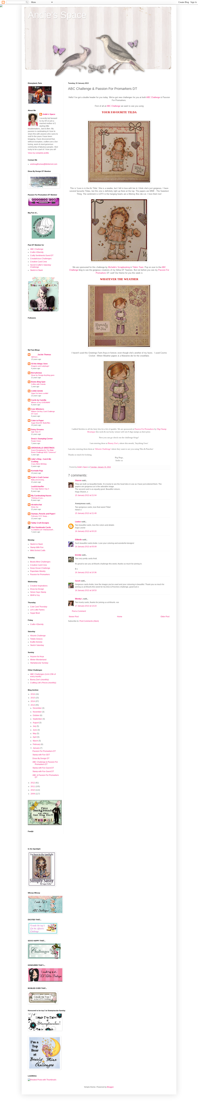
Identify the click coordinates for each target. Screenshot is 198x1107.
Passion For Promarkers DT (44, 751)
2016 (33, 694)
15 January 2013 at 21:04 (86, 495)
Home (119, 617)
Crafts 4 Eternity (36, 252)
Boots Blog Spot (38, 382)
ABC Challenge (153, 97)
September (38, 719)
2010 (33, 790)
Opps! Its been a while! (39, 393)
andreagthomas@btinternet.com (43, 164)
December (37, 708)
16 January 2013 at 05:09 (86, 547)
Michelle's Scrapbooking (119, 267)
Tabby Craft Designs (40, 523)
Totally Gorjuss (36, 639)
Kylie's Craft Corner (40, 477)
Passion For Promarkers (144, 429)
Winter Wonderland (38, 660)
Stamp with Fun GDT (41, 755)
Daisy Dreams (37, 429)
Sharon (78, 480)
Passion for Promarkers (40, 574)
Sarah (77, 581)
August (36, 723)
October (36, 715)
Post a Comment (79, 611)
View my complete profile (38, 153)
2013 (33, 705)
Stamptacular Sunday (39, 663)
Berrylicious (36, 373)
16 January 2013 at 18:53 (86, 590)
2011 (33, 786)
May (35, 733)
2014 (33, 701)
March (36, 741)
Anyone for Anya (37, 656)
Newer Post (74, 617)
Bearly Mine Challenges (40, 562)
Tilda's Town (137, 267)
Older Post (165, 617)
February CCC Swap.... (40, 516)
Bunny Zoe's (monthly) (39, 680)
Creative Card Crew (38, 262)
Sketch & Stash (36, 270)
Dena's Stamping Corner (42, 439)
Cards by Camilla (38, 400)
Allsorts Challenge (38, 636)
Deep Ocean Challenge (40, 568)
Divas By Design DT (40, 758)
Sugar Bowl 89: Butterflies (40, 423)
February (37, 744)
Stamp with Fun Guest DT (43, 768)
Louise (78, 522)
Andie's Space (57, 15)
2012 (33, 783)
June (35, 730)
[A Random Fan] (43, 238)
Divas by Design (37, 589)
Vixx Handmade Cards (41, 527)
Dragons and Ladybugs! (40, 366)
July (35, 726)
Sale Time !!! (35, 432)
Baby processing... (38, 480)
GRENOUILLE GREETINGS (42, 448)
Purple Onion (36, 441)
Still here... (35, 357)
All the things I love (39, 364)
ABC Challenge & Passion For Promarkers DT (45, 763)
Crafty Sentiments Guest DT (41, 255)
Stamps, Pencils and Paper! (43, 514)
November (37, 712)
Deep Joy (34, 507)
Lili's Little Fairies (37, 610)
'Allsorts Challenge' (103, 449)
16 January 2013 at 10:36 (86, 572)
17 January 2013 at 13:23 (86, 606)
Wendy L (79, 599)
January (36, 748)
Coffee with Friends (38, 384)
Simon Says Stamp (38, 592)
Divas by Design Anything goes (42, 375)
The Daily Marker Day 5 (40, 489)
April (35, 737)
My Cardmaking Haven (41, 496)
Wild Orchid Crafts (37, 550)
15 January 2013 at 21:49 (86, 513)
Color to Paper (37, 420)
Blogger (110, 1087)
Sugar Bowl (35, 613)
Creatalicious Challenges (41, 259)
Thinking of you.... (37, 498)
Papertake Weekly (37, 571)
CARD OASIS (37, 391)
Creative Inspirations (38, 586)
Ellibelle (78, 540)
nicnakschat (36, 505)
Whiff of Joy (35, 595)
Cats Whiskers (37, 409)
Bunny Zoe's (113, 443)
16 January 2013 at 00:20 (86, 531)
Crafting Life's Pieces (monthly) (43, 683)
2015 (33, 698)
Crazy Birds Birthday (39, 464)
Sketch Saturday (37, 645)
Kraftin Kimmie (36, 642)
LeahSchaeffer (37, 486)
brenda (78, 555)
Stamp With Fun (36, 547)
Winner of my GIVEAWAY (40, 402)
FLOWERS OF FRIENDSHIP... (42, 530)
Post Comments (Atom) (89, 621)
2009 (33, 794)
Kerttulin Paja (37, 471)
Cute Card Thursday (38, 607)
